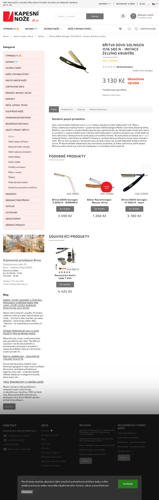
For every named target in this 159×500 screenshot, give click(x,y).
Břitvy (11, 136)
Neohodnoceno (124, 67)
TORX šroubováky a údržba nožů (23, 382)
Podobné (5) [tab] (67, 109)
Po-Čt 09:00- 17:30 (12, 273)
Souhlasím (128, 484)
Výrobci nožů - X (125, 451)
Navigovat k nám (125, 3)
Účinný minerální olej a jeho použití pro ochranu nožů (21, 332)
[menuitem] (12, 29)
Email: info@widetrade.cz (15, 284)
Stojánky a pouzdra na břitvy (22, 187)
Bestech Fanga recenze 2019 (93, 454)
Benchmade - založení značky (131, 447)
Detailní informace (111, 95)
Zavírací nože (13, 68)
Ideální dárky (13, 218)
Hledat (95, 16)
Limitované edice (15, 86)
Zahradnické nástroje (18, 117)
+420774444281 (16, 440)
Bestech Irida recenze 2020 (92, 450)
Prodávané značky (50, 465)
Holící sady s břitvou (18, 141)
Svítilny (10, 206)
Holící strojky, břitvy (17, 130)
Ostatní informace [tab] (98, 109)
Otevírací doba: (11, 270)
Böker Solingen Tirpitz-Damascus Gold (97, 445)
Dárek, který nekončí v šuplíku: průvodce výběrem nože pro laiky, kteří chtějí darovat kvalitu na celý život (22, 304)
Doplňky (10, 99)
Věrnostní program (51, 452)
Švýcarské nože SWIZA (128, 438)
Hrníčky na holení (16, 167)
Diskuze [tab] (81, 109)
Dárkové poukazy (15, 225)
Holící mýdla (14, 162)
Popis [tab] (54, 109)
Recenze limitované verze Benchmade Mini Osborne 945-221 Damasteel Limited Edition (97, 432)
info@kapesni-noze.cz (19, 435)
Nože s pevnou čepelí (17, 74)
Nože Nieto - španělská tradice (132, 442)
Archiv (9, 406)
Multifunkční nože (16, 80)
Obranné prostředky (17, 200)
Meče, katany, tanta (16, 105)
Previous (144, 166)
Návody (45, 448)
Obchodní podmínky (51, 457)
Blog (142, 3)
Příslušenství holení (18, 182)
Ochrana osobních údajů (53, 461)
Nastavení (27, 492)
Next (148, 166)
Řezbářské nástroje (17, 123)
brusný (145, 135)
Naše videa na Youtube (19, 449)
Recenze (45, 443)
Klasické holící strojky (19, 146)
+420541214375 (11, 444)
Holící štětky (14, 156)
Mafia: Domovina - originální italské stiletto (21, 357)
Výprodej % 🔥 (13, 55)
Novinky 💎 (105, 3)
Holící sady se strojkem (19, 151)
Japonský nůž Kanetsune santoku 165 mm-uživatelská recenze (96, 440)
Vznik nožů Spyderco (127, 433)
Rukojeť (87, 125)
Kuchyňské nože (14, 111)
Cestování (11, 212)
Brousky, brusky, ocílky (19, 92)
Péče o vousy (14, 172)
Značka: (143, 70)
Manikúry (11, 194)
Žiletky (11, 177)
